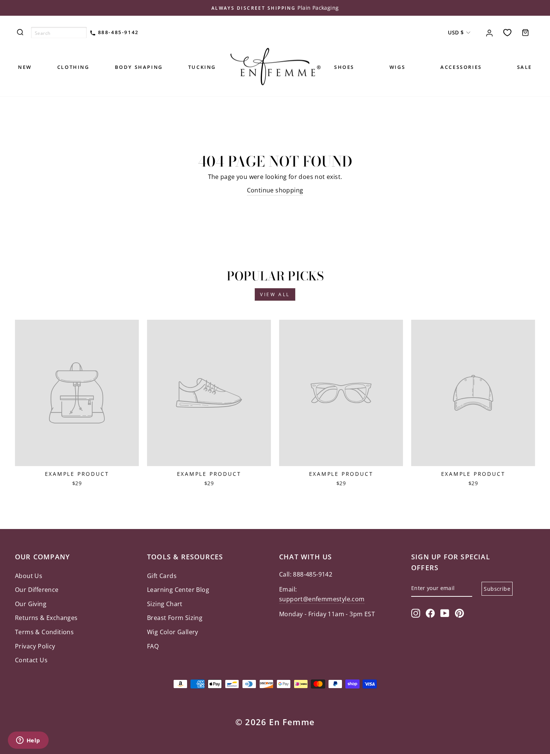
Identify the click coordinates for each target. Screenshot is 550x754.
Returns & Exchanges (46, 618)
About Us (28, 576)
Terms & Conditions (44, 632)
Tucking (202, 67)
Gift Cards (162, 576)
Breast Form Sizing (174, 618)
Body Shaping (139, 67)
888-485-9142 (117, 32)
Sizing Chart (165, 604)
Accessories (461, 67)
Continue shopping (275, 190)
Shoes (344, 67)
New (25, 67)
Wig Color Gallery (172, 632)
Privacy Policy (35, 646)
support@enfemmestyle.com (322, 599)
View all (275, 294)
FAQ (153, 646)
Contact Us (31, 660)
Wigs (397, 67)
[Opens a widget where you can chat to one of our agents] (28, 741)
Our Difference (37, 590)
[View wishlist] (507, 32)
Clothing (73, 67)
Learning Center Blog (178, 590)
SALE (524, 67)
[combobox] (59, 32)
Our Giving (30, 604)
